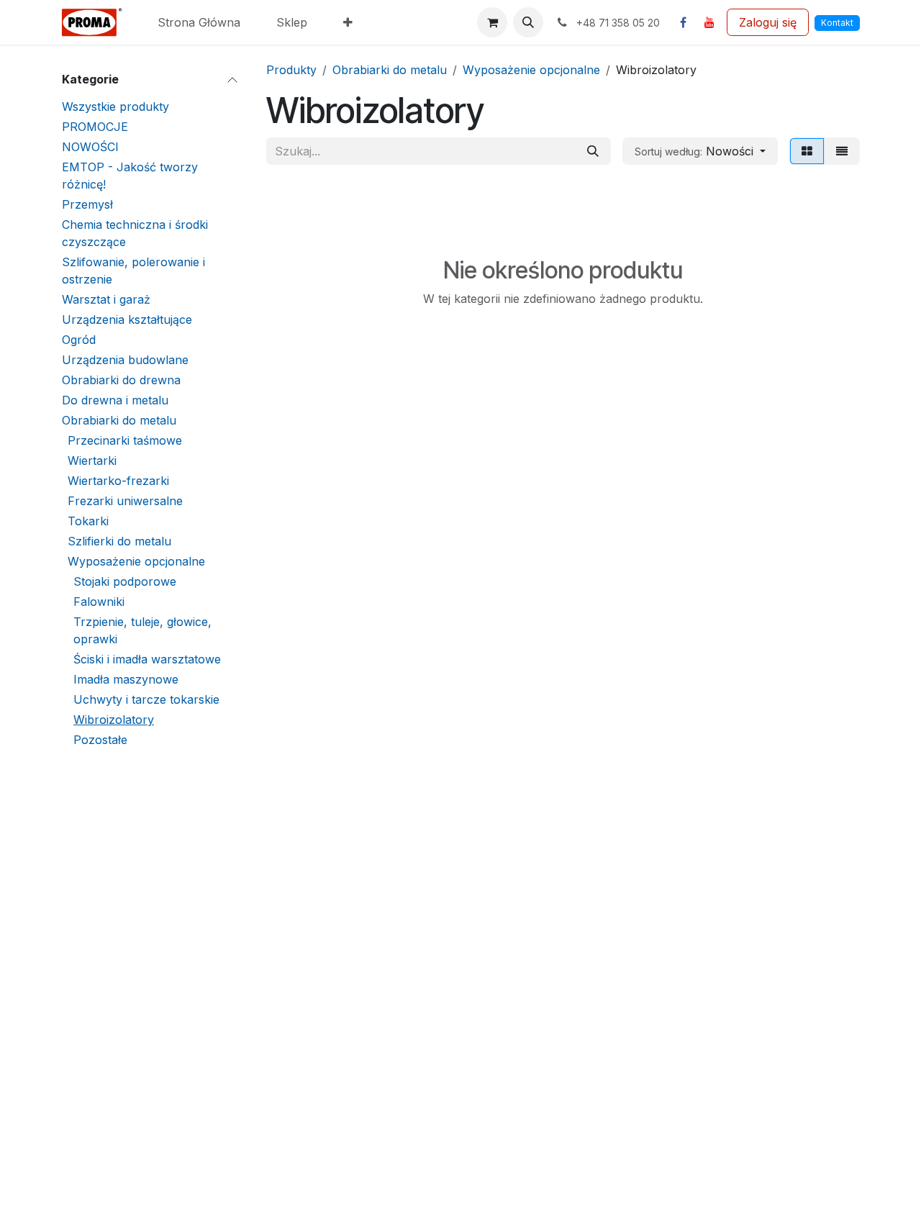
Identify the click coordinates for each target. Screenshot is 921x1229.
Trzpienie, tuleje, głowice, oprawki (142, 630)
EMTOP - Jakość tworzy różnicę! (130, 175)
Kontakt (837, 22)
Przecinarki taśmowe (125, 440)
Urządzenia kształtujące (127, 319)
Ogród (79, 339)
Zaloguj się (768, 22)
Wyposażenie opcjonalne (136, 561)
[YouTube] (709, 22)
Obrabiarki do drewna (121, 380)
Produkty (291, 70)
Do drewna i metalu (115, 400)
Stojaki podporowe (124, 581)
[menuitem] (199, 22)
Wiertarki (92, 460)
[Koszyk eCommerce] (492, 22)
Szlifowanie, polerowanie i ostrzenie (133, 270)
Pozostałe (100, 740)
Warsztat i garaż (106, 299)
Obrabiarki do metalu (119, 420)
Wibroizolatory (113, 719)
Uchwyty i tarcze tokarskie (146, 699)
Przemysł (87, 204)
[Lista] (842, 151)
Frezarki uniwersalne (125, 501)
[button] (528, 22)
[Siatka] (807, 151)
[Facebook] (682, 22)
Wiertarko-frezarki (118, 480)
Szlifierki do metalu (119, 541)
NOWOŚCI (90, 147)
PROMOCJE (95, 126)
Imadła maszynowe (125, 679)
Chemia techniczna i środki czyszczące (135, 233)
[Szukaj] (593, 151)
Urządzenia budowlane (125, 360)
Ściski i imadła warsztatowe (147, 659)
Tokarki (88, 521)
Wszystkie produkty (115, 106)
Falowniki (98, 601)
